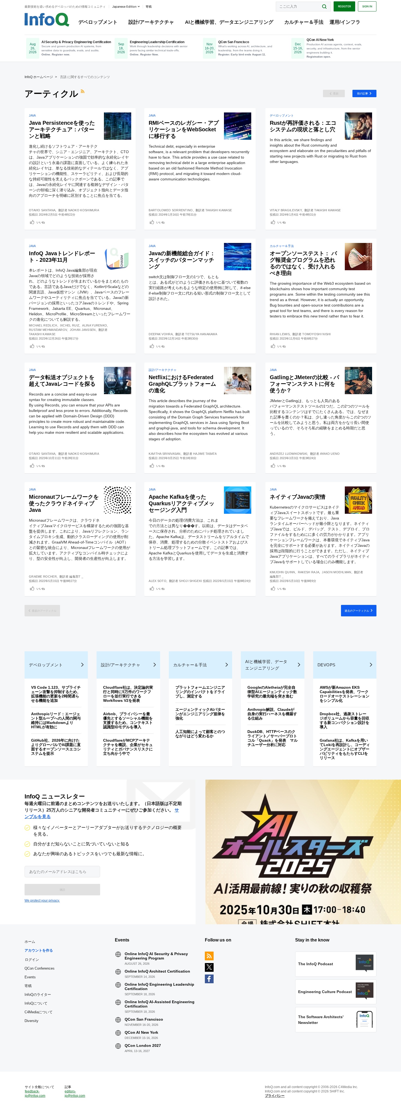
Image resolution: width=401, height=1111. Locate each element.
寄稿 (28, 986)
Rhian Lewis (280, 334)
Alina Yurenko (94, 325)
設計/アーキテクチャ (151, 22)
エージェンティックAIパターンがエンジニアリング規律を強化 (200, 713)
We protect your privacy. (42, 900)
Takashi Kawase (218, 210)
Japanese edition (124, 6)
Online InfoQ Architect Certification (157, 971)
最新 (336, 93)
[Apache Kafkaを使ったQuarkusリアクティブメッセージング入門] (237, 500)
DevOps (327, 665)
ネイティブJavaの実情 (297, 497)
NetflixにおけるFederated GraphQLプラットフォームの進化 (182, 383)
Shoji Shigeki (190, 581)
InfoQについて (36, 1003)
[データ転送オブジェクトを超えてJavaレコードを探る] (117, 380)
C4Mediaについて (39, 1012)
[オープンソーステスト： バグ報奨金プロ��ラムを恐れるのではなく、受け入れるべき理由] (358, 256)
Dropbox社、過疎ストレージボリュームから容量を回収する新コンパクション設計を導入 (344, 720)
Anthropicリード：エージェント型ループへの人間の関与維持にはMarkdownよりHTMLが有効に (56, 720)
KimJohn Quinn (282, 572)
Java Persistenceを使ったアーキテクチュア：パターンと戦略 (62, 129)
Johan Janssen (83, 329)
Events (30, 977)
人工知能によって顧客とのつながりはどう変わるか (200, 733)
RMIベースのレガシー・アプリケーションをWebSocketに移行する (184, 129)
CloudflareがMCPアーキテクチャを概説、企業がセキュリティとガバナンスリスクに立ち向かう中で (128, 747)
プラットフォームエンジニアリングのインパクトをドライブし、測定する (200, 691)
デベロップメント (98, 22)
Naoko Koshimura (83, 210)
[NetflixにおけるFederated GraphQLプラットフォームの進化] (237, 380)
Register (344, 6)
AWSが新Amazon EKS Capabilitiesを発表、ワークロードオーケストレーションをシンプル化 (344, 694)
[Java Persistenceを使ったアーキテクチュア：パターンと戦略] (117, 126)
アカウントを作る (39, 950)
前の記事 (362, 93)
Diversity (31, 1021)
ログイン (32, 959)
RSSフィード (83, 93)
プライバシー (275, 1096)
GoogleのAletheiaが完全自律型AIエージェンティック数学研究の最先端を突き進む (272, 691)
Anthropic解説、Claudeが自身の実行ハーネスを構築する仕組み (272, 713)
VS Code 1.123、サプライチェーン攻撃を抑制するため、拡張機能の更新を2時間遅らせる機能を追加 (56, 694)
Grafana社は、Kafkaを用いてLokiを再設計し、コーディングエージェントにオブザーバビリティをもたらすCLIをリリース (345, 749)
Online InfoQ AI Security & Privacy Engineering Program (156, 956)
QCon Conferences (40, 968)
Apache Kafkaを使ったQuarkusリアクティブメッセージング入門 (181, 503)
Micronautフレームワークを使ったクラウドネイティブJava (64, 503)
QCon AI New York (141, 1032)
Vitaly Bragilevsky (286, 210)
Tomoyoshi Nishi (316, 334)
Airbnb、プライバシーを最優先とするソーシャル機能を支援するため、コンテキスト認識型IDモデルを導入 (128, 720)
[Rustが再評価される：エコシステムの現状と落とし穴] (358, 126)
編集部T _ (76, 576)
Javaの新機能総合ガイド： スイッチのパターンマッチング (182, 259)
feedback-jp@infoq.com (35, 1093)
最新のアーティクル (44, 610)
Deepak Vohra (161, 334)
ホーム (30, 942)
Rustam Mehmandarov (48, 329)
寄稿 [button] (149, 6)
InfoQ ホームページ (39, 77)
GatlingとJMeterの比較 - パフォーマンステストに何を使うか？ (304, 383)
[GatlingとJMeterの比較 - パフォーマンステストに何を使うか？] (358, 380)
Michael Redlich (43, 325)
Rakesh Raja (308, 572)
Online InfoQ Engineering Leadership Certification (159, 986)
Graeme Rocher (43, 576)
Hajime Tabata (205, 453)
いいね (41, 222)
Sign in (367, 6)
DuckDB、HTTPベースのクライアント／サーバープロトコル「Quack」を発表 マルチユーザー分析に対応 (272, 738)
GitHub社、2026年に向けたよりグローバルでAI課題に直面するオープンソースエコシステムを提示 (56, 747)
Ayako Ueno (330, 453)
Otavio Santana (42, 210)
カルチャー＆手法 (304, 22)
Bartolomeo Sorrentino (171, 210)
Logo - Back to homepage (47, 19)
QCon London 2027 (143, 1045)
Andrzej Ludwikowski (288, 453)
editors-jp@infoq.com (75, 1093)
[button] (62, 889)
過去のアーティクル (357, 610)
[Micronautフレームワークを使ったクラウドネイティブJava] (117, 500)
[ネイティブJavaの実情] (358, 500)
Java (32, 115)
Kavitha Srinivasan (164, 453)
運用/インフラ (345, 22)
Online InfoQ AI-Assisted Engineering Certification (159, 1004)
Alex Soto (157, 581)
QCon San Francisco (144, 1019)
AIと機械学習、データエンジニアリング (229, 22)
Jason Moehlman (336, 572)
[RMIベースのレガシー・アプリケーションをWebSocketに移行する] (237, 126)
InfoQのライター (38, 995)
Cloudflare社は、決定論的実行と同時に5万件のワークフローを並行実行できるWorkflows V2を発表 (128, 694)
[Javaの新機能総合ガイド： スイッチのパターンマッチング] (237, 256)
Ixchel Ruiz (69, 325)
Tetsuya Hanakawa (201, 334)
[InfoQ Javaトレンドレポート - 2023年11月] (117, 256)
